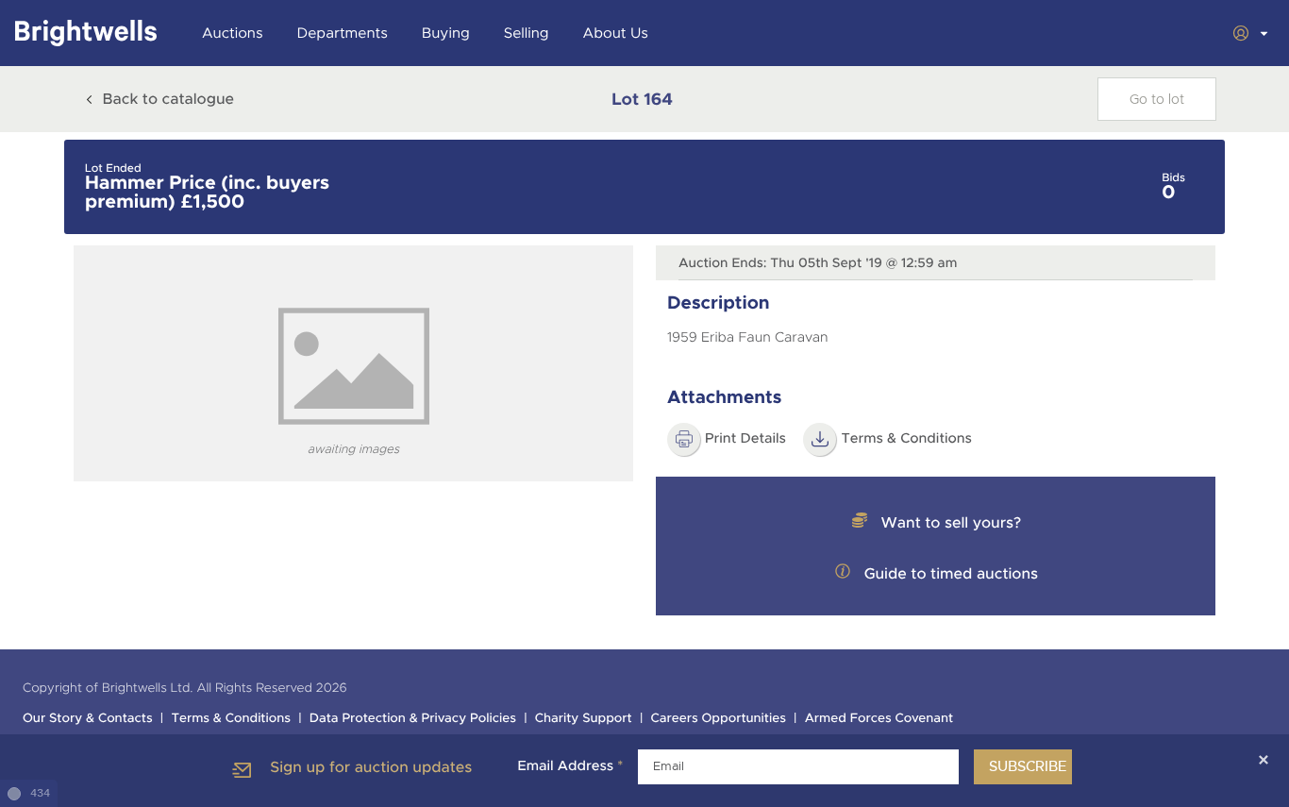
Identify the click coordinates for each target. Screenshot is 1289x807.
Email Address (570, 766)
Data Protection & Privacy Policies (413, 719)
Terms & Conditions (231, 719)
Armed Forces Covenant (879, 719)
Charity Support (583, 719)
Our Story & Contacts (88, 719)
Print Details (745, 438)
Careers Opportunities (718, 719)
